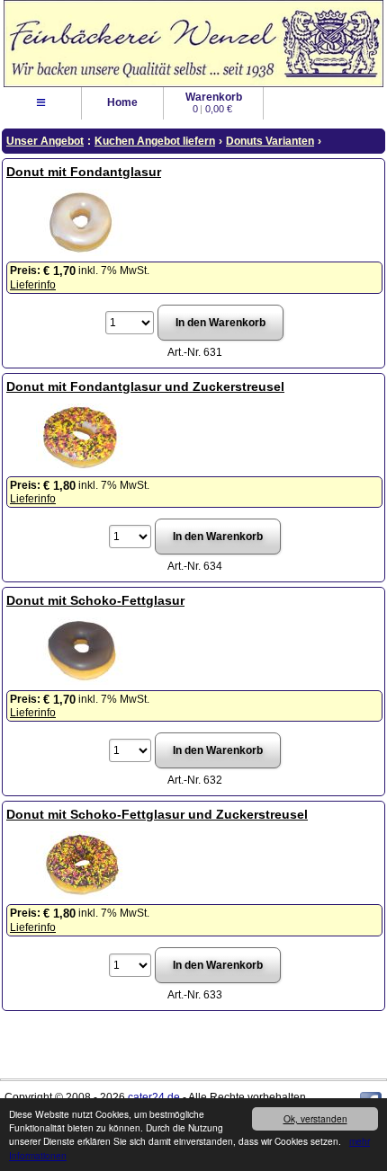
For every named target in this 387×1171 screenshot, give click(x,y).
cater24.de (154, 1097)
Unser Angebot (45, 141)
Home (122, 102)
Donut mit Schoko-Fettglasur (95, 600)
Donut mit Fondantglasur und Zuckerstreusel (145, 386)
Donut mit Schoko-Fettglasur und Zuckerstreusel (157, 814)
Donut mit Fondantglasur (83, 171)
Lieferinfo (33, 285)
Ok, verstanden (315, 1118)
